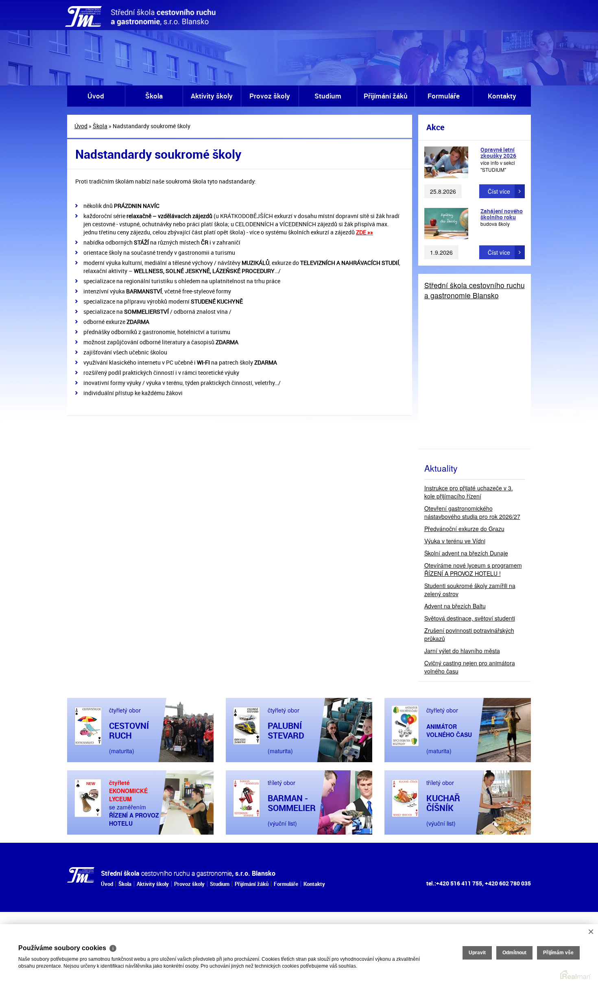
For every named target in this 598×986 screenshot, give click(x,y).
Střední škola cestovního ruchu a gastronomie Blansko (474, 290)
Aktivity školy (212, 96)
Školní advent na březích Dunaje (466, 553)
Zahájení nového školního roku (501, 214)
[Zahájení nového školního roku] (446, 224)
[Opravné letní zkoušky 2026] (446, 162)
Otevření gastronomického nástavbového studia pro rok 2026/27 (472, 512)
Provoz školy (269, 96)
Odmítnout (514, 952)
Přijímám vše (558, 952)
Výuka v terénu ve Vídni (454, 541)
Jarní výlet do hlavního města (462, 651)
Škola (154, 96)
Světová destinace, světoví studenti (469, 618)
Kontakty (502, 96)
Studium (327, 96)
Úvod (95, 96)
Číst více (499, 191)
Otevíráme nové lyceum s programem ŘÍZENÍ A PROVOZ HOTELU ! (473, 569)
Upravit (477, 952)
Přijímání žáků (386, 96)
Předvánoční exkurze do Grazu (464, 529)
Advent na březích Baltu (455, 606)
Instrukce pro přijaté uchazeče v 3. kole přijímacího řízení (468, 492)
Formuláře (444, 96)
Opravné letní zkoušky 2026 (498, 153)
